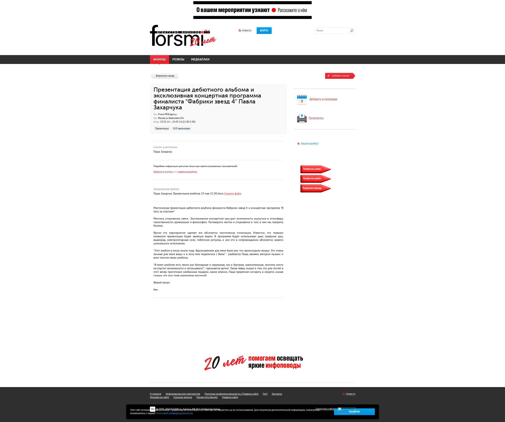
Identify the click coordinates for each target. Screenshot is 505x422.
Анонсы (159, 59)
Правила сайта (230, 397)
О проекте (155, 394)
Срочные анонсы (182, 397)
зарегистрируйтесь (187, 171)
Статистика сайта (325, 409)
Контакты (277, 394)
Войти (264, 30)
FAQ (265, 394)
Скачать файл (232, 193)
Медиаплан (200, 59)
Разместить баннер (207, 397)
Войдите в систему (163, 171)
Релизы (178, 59)
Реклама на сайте (159, 397)
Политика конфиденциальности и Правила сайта (231, 394)
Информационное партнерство (183, 394)
